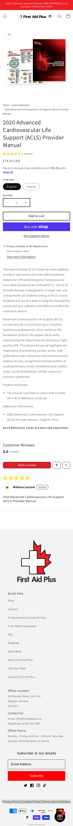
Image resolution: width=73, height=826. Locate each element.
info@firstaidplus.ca (28, 718)
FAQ (10, 634)
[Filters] (57, 465)
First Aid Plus (39, 824)
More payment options (36, 236)
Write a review (27, 465)
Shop (11, 600)
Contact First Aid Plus (21, 677)
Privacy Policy (11, 801)
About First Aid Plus (20, 660)
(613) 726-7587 (31, 723)
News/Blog (14, 651)
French (31, 186)
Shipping (13, 643)
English (12, 186)
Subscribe (37, 775)
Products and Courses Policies (27, 617)
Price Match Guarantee (22, 626)
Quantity (8, 195)
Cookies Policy (31, 801)
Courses (13, 609)
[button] (5, 16)
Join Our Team (17, 668)
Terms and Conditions (56, 801)
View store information (21, 256)
